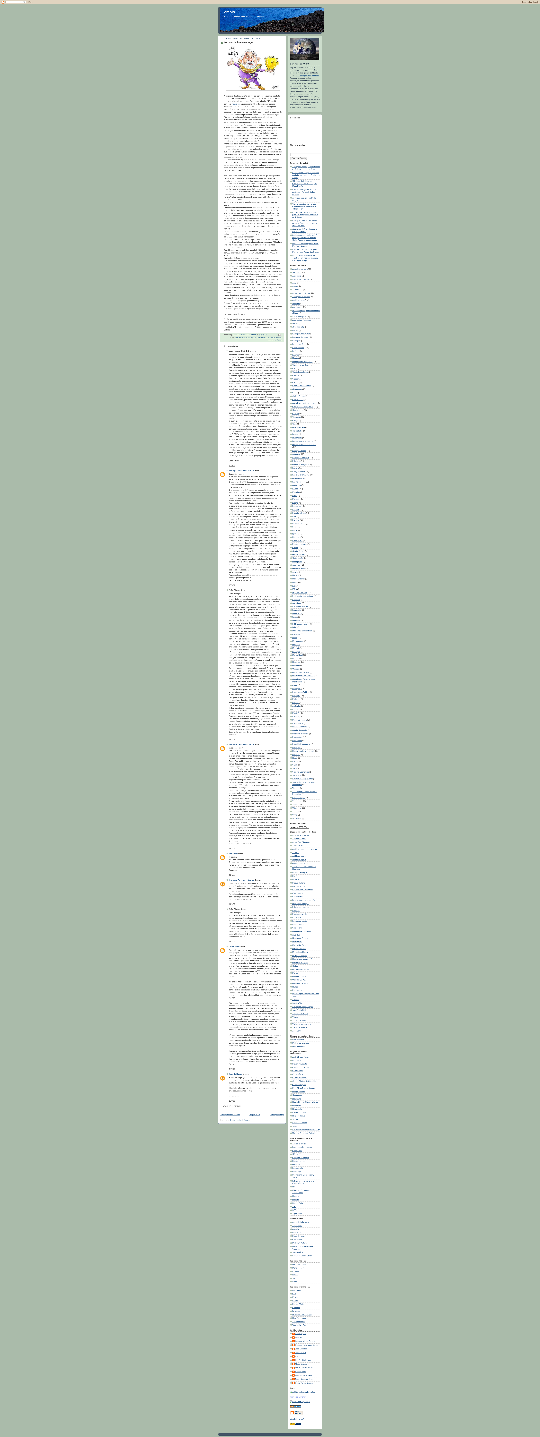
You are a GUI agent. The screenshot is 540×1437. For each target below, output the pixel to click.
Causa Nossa (297, 1240)
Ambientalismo (298, 300)
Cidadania (296, 379)
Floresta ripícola (298, 524)
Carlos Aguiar (300, 1334)
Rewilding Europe (299, 1112)
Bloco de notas (298, 1236)
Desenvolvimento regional (245, 337)
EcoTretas (233, 853)
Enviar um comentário (232, 1106)
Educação (296, 461)
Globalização (297, 558)
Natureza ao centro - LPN (302, 959)
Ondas (295, 966)
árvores (295, 323)
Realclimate (297, 1109)
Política (295, 716)
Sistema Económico (300, 772)
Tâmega (295, 788)
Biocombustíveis (299, 344)
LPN (294, 1187)
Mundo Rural (297, 655)
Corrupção (296, 417)
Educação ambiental (300, 907)
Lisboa (295, 617)
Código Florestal (299, 396)
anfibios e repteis (299, 856)
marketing (296, 634)
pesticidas (296, 706)
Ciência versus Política (301, 386)
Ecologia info (297, 1168)
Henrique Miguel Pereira (305, 1341)
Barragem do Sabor (300, 337)
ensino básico (298, 478)
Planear (295, 973)
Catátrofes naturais (300, 372)
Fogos (279, 340)
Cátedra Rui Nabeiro (300, 1158)
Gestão (295, 548)
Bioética (295, 351)
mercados (296, 645)
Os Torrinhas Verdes (300, 970)
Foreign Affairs (298, 1304)
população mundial (300, 730)
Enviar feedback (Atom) (239, 1120)
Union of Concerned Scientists (304, 1133)
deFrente (296, 1165)
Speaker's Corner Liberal (302, 1256)
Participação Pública (300, 692)
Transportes (297, 801)
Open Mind (296, 1106)
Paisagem (296, 689)
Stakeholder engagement (302, 779)
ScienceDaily (297, 1203)
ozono (294, 685)
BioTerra (295, 879)
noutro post (236, 104)
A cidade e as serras (300, 835)
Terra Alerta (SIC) (299, 1010)
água (294, 283)
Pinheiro (295, 710)
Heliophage (296, 1099)
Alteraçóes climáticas (301, 293)
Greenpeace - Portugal (301, 931)
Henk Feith (299, 1338)
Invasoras (296, 600)
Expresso (296, 1271)
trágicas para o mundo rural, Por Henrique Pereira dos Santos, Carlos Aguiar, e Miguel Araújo (305, 237)
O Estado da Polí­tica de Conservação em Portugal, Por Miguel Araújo (304, 183)
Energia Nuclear (298, 472)
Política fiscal (297, 723)
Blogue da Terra (298, 883)
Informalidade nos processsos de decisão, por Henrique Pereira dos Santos (306, 175)
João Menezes (301, 1349)
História (295, 575)
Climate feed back (299, 1078)
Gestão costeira (298, 555)
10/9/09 (232, 466)
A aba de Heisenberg (300, 1222)
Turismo (295, 805)
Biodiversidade (298, 348)
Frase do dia (297, 541)
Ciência (295, 382)
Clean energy (297, 893)
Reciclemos (297, 990)
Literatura (296, 620)
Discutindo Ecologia (300, 904)
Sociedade (296, 775)
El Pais (295, 1301)
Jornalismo (296, 603)
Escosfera (296, 918)
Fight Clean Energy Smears (303, 1088)
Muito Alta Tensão (299, 956)
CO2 (294, 393)
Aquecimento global (300, 863)
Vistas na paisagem (300, 1027)
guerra (294, 572)
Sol (293, 1278)
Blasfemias (297, 1233)
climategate (297, 389)
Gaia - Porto (297, 928)
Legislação (296, 610)
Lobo (294, 627)
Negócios (296, 662)
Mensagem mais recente (230, 1115)
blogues (295, 358)
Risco (294, 758)
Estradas (296, 492)
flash (294, 516)
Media (294, 638)
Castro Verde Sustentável (302, 890)
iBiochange (296, 1172)
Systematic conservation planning (306, 1130)
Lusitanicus (297, 942)
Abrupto (295, 1229)
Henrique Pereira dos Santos (241, 471)
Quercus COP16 (299, 980)
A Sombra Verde (299, 839)
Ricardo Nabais (235, 1074)
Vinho (294, 815)
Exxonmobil (297, 506)
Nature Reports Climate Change (305, 1102)
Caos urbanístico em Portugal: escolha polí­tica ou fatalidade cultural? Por (304, 206)
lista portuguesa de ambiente (307, 76)
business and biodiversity (302, 362)
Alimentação (297, 290)
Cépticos (296, 375)
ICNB (294, 589)
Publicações (297, 737)
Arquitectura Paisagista (301, 320)
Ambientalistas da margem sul (304, 849)
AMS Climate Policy (300, 1057)
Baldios (295, 330)
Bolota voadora (298, 886)
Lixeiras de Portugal (300, 938)
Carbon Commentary (300, 1067)
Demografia (297, 438)
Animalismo (297, 307)
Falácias (295, 510)
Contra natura (297, 897)
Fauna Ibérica (297, 925)
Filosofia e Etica (299, 513)
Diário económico (299, 1268)
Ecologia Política (299, 451)
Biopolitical (296, 1061)
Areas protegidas (299, 317)
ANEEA (295, 853)
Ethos (294, 496)
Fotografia (296, 537)
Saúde (295, 765)
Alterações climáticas (301, 297)
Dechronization (298, 1161)
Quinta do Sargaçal (300, 983)
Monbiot (295, 648)
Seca (294, 768)
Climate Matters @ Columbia (304, 1081)
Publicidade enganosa (301, 744)
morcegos (296, 652)
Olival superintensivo (300, 672)
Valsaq (295, 1017)
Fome (294, 530)
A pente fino (297, 1226)
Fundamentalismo (299, 544)
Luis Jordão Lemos (303, 1360)
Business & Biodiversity (302, 1147)
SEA (294, 1207)
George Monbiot (298, 1092)
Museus (295, 659)
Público (295, 1275)
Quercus (295, 1200)
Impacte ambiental (299, 593)
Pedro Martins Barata (303, 1383)
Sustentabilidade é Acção (302, 1007)
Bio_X (294, 876)
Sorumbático (297, 1252)
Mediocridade (297, 641)
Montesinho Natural (300, 952)
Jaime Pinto (234, 946)
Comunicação (297, 400)
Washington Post (299, 1325)
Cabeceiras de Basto (300, 365)
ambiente (296, 304)
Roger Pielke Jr (298, 1116)
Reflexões (296, 748)
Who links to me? (297, 1419)
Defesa (295, 434)
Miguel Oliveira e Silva (304, 1368)
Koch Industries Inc (300, 607)
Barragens (296, 341)
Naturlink (296, 1196)
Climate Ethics (298, 1074)
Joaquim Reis (300, 1353)
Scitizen (295, 1119)
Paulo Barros (300, 1372)
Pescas (295, 703)
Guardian (296, 1308)
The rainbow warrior (300, 1014)
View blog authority (298, 1397)
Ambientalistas (298, 846)
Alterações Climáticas (301, 842)
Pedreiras (296, 699)
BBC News (296, 1290)
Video (294, 812)
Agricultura (296, 276)
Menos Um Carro (299, 945)
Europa (295, 503)
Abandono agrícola (300, 269)
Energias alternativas (301, 475)
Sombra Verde (298, 1003)
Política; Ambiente (299, 727)
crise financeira (298, 427)
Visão (294, 1282)
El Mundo (296, 1297)
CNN (294, 1294)
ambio (229, 12)
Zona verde (297, 1031)
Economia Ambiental (300, 458)
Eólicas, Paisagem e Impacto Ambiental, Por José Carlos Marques (304, 192)
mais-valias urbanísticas (302, 631)
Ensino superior (298, 482)
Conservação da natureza (302, 407)
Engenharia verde (299, 914)
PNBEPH (296, 713)
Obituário (296, 665)
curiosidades (297, 431)
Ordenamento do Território (302, 676)
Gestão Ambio (298, 551)
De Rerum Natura (299, 1243)
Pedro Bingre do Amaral (304, 1379)
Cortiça (295, 421)
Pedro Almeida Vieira (303, 1375)
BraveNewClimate (299, 1064)
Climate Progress (299, 1085)
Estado (295, 489)
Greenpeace (297, 562)
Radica (295, 987)
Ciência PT (296, 1154)
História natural (298, 579)
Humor (295, 582)
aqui (241, 224)
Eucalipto (296, 499)
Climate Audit (297, 1071)
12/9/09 (232, 1069)
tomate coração (298, 798)
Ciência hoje (297, 1151)
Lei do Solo (297, 614)
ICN (293, 586)
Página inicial (254, 1115)
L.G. (297, 1356)
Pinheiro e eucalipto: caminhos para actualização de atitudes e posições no (305, 214)
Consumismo (297, 410)
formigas (295, 534)
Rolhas (295, 762)
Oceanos (296, 669)
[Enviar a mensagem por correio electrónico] (279, 335)
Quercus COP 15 (299, 977)
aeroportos (296, 273)
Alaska (295, 286)
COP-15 (295, 414)
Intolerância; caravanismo (302, 596)
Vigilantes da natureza (301, 1024)
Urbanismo (296, 808)
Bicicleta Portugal (299, 873)
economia (272, 340)
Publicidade (297, 741)
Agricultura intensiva (300, 279)
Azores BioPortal (299, 1144)
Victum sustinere (299, 1021)
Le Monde (296, 1311)
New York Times (299, 1318)
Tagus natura (297, 1214)
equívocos (296, 485)
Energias (296, 911)
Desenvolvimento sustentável (269, 337)
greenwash (296, 565)
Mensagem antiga (277, 1115)
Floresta (295, 520)
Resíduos (296, 755)
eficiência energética (300, 465)
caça (294, 369)
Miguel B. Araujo (302, 1364)
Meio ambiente (298, 1039)
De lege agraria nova (300, 1043)
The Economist (298, 1322)
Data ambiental (298, 1047)
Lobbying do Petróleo (301, 624)
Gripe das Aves (298, 568)
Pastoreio (296, 696)
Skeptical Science (299, 1123)
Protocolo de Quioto (300, 734)
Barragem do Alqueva (301, 334)
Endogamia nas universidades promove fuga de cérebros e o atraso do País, (304, 223)
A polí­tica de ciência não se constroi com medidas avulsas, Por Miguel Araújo (305, 257)
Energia (295, 468)
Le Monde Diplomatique (301, 1315)
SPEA (294, 1210)
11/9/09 (232, 739)
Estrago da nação (299, 921)
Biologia (295, 355)
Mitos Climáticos (299, 949)
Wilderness (296, 818)
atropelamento (298, 327)
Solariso (295, 1000)
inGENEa (296, 935)
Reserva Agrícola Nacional (303, 751)
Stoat (294, 1126)
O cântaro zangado (300, 963)
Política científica (299, 720)
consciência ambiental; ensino (304, 403)
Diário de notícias (299, 1264)
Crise (294, 424)
